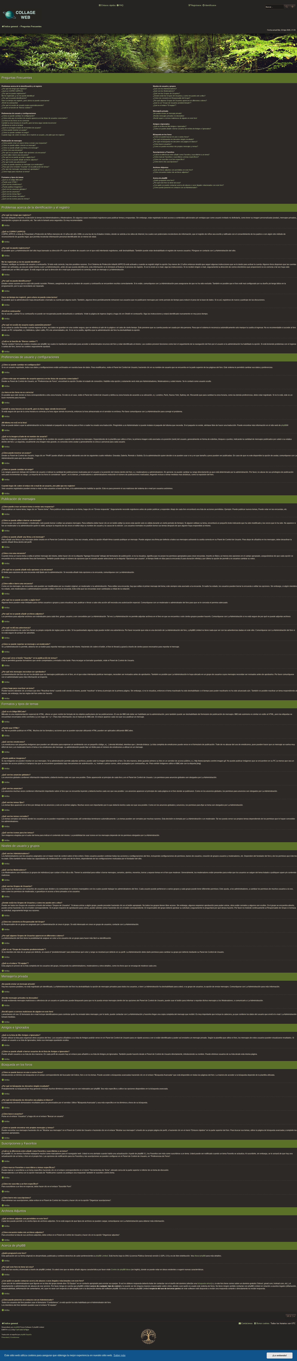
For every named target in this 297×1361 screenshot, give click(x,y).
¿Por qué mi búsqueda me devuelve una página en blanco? (175, 142)
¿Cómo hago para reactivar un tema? (16, 171)
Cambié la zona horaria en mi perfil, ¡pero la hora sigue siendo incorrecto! (29, 123)
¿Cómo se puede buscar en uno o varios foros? (171, 137)
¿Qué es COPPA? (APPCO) (12, 91)
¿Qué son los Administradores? (165, 89)
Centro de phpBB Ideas (121, 1269)
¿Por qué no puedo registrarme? (14, 93)
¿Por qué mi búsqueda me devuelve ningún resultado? (173, 139)
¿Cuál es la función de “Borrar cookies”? (17, 108)
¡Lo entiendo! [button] (279, 1355)
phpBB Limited (102, 1256)
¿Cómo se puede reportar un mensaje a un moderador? (22, 164)
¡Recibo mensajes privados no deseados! (168, 116)
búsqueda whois (204, 1283)
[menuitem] (119, 5)
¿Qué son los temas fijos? (11, 194)
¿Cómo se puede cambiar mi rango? (15, 132)
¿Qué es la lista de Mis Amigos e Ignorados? (169, 126)
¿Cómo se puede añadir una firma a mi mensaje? (20, 148)
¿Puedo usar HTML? (9, 182)
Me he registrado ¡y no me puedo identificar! (18, 96)
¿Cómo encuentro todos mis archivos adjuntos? (171, 172)
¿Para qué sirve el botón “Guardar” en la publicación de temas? (25, 167)
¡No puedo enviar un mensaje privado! (167, 113)
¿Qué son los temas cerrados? (13, 196)
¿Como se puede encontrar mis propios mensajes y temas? (175, 146)
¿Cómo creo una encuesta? (12, 150)
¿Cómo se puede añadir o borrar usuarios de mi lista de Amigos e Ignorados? (182, 129)
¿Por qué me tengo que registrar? (14, 89)
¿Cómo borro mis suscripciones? (165, 162)
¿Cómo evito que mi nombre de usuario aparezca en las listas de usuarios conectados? (34, 118)
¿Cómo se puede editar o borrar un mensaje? (19, 145)
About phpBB (200, 1256)
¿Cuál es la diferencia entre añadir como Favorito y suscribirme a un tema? (181, 155)
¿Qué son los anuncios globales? (14, 189)
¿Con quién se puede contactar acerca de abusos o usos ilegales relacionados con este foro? (188, 185)
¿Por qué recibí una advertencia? (14, 162)
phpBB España (26, 1334)
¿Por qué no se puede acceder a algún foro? (18, 157)
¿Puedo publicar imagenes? (12, 187)
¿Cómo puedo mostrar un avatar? (14, 130)
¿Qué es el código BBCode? (12, 180)
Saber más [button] (119, 1355)
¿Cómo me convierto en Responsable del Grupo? (171, 98)
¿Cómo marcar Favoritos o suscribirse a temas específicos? (176, 157)
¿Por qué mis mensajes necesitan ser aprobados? (20, 169)
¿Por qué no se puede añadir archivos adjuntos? (20, 160)
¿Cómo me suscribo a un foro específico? (169, 159)
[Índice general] (22, 12)
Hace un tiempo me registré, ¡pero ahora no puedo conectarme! (25, 100)
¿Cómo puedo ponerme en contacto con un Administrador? (175, 187)
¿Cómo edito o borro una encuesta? (15, 155)
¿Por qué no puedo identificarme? (14, 98)
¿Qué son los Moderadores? (164, 91)
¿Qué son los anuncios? (11, 192)
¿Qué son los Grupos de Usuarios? (166, 93)
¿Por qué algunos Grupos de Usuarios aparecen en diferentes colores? (180, 100)
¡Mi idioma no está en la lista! (12, 125)
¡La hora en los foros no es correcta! (15, 121)
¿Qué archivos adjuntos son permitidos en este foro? (173, 170)
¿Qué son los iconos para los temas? (16, 199)
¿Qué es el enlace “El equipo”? (164, 105)
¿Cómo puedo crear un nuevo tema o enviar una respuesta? (24, 143)
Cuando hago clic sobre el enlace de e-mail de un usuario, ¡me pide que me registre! (33, 135)
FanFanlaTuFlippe (22, 1330)
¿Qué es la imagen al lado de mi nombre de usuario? (21, 128)
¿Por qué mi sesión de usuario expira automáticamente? (23, 105)
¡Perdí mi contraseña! (10, 103)
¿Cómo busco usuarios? (162, 144)
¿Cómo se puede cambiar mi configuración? (18, 116)
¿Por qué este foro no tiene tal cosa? (167, 183)
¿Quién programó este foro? (163, 180)
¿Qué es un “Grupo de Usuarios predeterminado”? (172, 103)
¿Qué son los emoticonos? (12, 184)
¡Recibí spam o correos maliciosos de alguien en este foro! (175, 118)
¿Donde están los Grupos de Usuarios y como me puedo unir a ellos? (179, 96)
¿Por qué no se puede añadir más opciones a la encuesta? (24, 153)
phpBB (284, 425)
